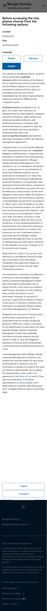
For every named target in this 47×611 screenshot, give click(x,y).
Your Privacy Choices (12, 599)
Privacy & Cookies (11, 593)
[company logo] (19, 6)
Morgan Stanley (10, 519)
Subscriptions (9, 588)
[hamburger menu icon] (4, 5)
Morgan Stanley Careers (15, 524)
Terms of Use (25, 376)
